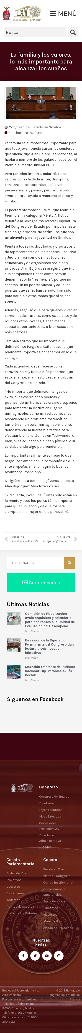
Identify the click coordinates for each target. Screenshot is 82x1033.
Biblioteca (50, 908)
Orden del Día (16, 873)
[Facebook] (23, 956)
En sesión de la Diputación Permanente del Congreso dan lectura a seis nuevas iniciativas (49, 646)
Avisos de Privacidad (58, 928)
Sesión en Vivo (53, 869)
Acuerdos (13, 900)
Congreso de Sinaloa (54, 796)
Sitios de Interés (55, 901)
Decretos (13, 887)
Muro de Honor (54, 921)
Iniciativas (14, 880)
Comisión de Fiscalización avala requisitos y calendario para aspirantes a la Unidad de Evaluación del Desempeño (50, 620)
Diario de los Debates (22, 913)
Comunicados (44, 583)
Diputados (47, 803)
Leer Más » (32, 631)
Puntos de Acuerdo (20, 907)
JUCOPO (45, 847)
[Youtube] (47, 956)
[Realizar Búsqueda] (69, 563)
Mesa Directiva (50, 816)
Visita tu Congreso (56, 876)
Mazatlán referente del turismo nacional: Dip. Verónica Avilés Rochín (50, 671)
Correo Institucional (58, 882)
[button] (63, 13)
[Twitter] (35, 956)
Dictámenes (15, 893)
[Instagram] (59, 956)
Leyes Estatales (50, 810)
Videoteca (50, 915)
